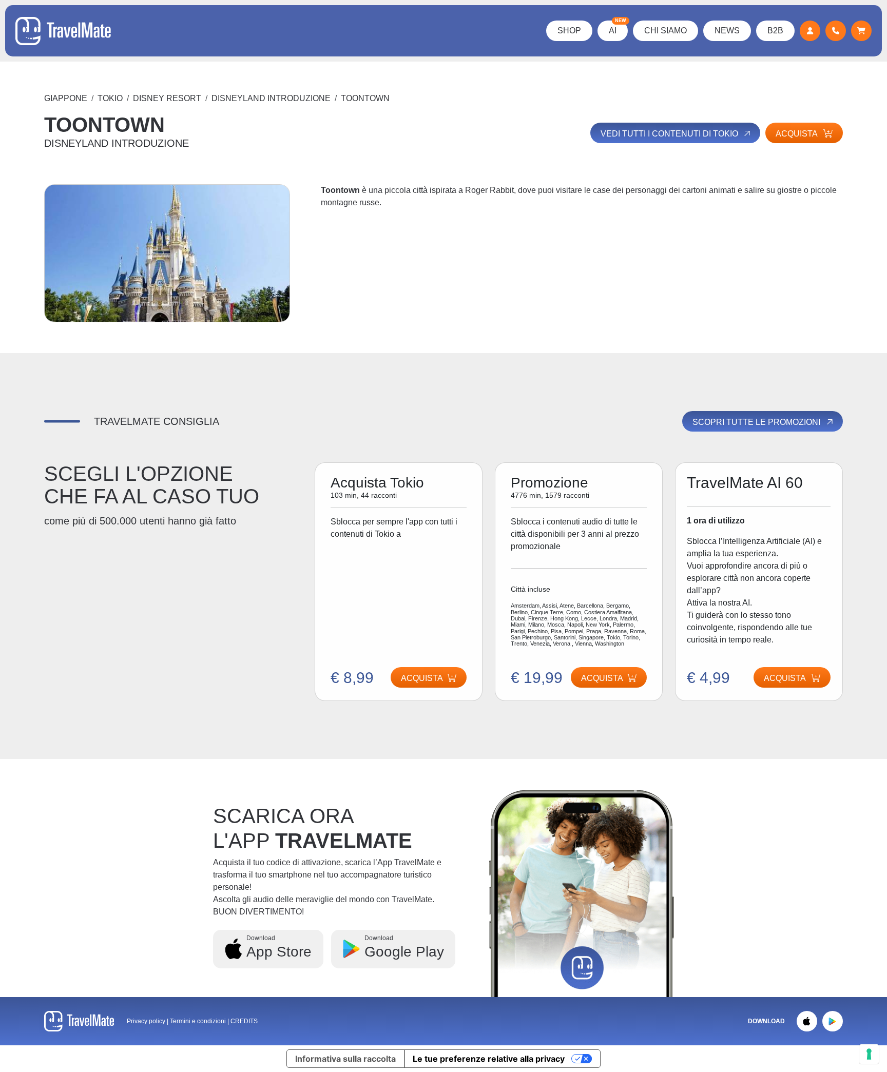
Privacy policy (146, 1021)
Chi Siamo (665, 30)
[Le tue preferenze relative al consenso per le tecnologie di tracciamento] (869, 1054)
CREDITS (244, 1021)
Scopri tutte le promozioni (757, 422)
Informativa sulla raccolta (345, 1059)
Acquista (602, 678)
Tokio (110, 98)
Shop (569, 30)
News (727, 30)
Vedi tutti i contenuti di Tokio (670, 133)
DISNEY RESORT (167, 98)
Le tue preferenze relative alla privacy (489, 1059)
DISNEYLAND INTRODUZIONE (271, 98)
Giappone (65, 98)
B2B (775, 30)
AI (617, 28)
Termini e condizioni (198, 1021)
